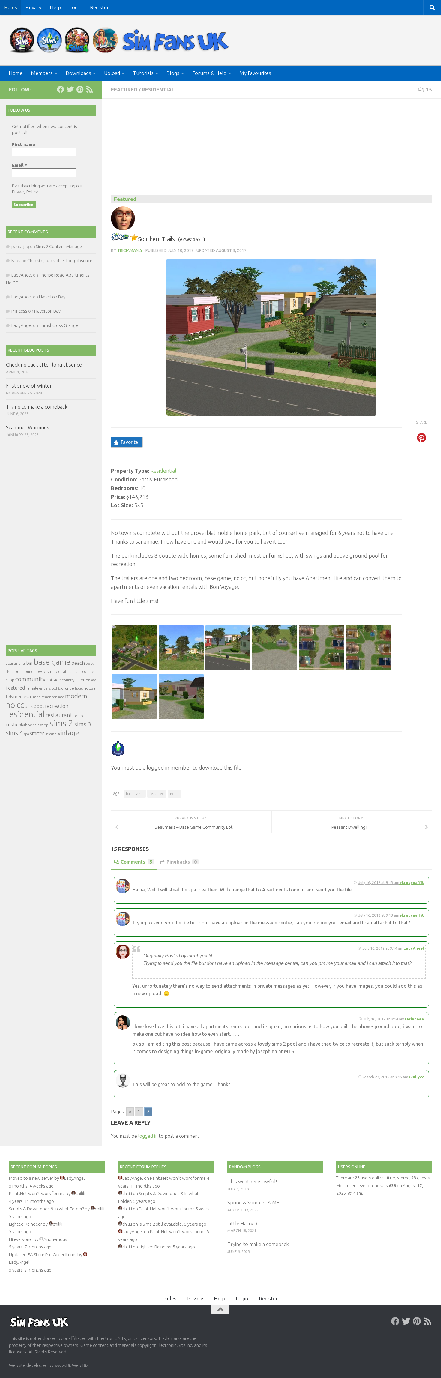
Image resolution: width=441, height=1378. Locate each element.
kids (9, 697)
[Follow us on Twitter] (70, 89)
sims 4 (14, 732)
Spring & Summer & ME (253, 1202)
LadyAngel (21, 274)
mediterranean (45, 697)
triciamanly (130, 250)
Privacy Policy (25, 191)
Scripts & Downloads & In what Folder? (46, 1208)
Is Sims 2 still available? (161, 1224)
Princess (19, 310)
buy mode (52, 671)
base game (135, 793)
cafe (65, 671)
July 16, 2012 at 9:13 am (378, 882)
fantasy (91, 680)
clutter (75, 671)
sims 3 (83, 724)
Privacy (33, 7)
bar (29, 663)
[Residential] (120, 238)
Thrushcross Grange (58, 325)
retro (78, 715)
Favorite (129, 442)
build (19, 671)
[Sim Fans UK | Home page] (120, 40)
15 (429, 89)
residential (25, 714)
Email (19, 165)
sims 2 (62, 723)
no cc (174, 793)
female (32, 688)
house (90, 688)
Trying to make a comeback (37, 406)
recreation (56, 706)
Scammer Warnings (27, 427)
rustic (12, 724)
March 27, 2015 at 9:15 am (385, 1077)
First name (23, 144)
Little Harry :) (242, 1223)
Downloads (78, 73)
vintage (68, 732)
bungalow (33, 671)
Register (99, 7)
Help (55, 7)
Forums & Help (209, 73)
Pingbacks (181, 861)
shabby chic (29, 725)
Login (75, 7)
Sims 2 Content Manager (59, 246)
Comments (136, 861)
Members (42, 73)
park (29, 706)
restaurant (59, 715)
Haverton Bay (52, 296)
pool (39, 706)
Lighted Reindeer (25, 1224)
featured (156, 793)
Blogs (172, 73)
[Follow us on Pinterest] (79, 89)
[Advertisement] (271, 150)
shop (44, 725)
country (68, 680)
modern (76, 695)
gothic (56, 688)
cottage (53, 679)
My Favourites (255, 73)
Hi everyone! (21, 1239)
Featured (124, 89)
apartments (16, 663)
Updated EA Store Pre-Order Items (42, 1254)
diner (80, 680)
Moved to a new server (31, 1178)
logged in (148, 1136)
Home (15, 73)
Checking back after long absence (59, 260)
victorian (51, 734)
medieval (23, 696)
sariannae (414, 1019)
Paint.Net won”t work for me (37, 1193)
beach (78, 663)
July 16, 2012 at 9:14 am (384, 1019)
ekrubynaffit (411, 882)
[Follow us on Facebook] (60, 89)
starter (37, 733)
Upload (112, 73)
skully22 (416, 1077)
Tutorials (143, 73)
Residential (158, 89)
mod (61, 697)
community (30, 679)
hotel (79, 688)
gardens (45, 688)
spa (26, 734)
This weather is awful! (252, 1181)
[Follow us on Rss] (89, 89)
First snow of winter (29, 385)
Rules (10, 7)
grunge (67, 688)
